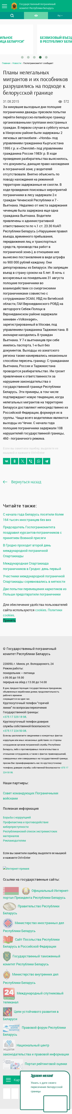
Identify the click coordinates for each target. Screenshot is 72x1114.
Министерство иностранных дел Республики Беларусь (33, 927)
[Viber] (30, 461)
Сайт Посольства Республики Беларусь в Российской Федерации (31, 942)
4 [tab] (40, 57)
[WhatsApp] (38, 461)
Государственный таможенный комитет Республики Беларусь (31, 960)
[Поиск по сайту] (12, 15)
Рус (59, 15)
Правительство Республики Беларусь (31, 909)
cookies (40, 610)
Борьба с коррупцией (17, 817)
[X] (22, 461)
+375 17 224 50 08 (14, 731)
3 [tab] (34, 57)
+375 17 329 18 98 (14, 717)
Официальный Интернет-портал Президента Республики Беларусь (36, 894)
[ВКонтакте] (6, 461)
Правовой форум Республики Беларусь (34, 1030)
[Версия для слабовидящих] (36, 15)
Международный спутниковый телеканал (33, 997)
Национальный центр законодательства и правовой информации (36, 1049)
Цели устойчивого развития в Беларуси (31, 1015)
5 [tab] (46, 57)
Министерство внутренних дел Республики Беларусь (30, 978)
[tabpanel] (36, 39)
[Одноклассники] (14, 461)
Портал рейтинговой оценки (45, 1064)
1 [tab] (22, 57)
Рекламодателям (14, 840)
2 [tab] (28, 57)
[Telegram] (46, 461)
